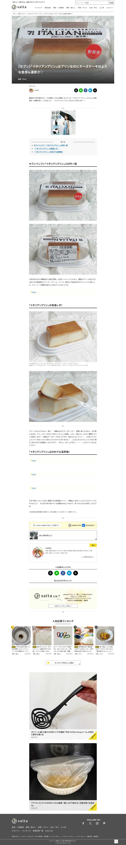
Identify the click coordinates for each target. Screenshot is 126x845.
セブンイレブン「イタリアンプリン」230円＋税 (51, 145)
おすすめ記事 (38, 836)
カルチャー (110, 8)
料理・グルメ (82, 8)
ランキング (38, 8)
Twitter (34, 292)
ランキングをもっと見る (64, 663)
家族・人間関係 (58, 8)
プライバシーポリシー (68, 836)
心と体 (102, 8)
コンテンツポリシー (55, 836)
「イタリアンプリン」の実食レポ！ (46, 148)
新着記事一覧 (38, 830)
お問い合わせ (15, 836)
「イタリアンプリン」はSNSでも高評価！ (48, 152)
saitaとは (49, 830)
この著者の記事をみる (88, 556)
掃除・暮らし (71, 8)
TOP (14, 14)
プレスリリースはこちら (27, 836)
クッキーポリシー (81, 836)
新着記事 (48, 8)
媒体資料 (96, 836)
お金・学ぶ (93, 8)
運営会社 (89, 836)
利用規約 (46, 836)
